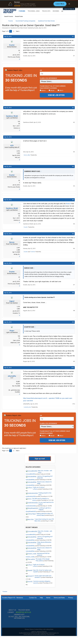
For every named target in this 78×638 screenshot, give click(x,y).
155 (19, 121)
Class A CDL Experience (48, 78)
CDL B (52, 90)
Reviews (56, 11)
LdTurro (35, 489)
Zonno (34, 500)
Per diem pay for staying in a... (41, 498)
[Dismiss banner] (69, 4)
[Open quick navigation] (73, 21)
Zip (41, 70)
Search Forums (8, 16)
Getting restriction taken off (44, 513)
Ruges (12, 331)
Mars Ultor (38, 521)
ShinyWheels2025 (31, 511)
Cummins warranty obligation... (42, 581)
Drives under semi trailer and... (43, 576)
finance (68, 204)
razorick (35, 583)
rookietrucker (27, 407)
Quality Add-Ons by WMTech (39, 633)
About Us (12, 610)
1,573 (18, 306)
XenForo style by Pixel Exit (39, 631)
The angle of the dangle (42, 559)
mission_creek (30, 557)
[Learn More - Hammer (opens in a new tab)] (39, 4)
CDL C (61, 90)
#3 (73, 137)
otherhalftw (12, 376)
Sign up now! (40, 459)
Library (11, 612)
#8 (73, 292)
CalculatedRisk (30, 479)
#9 (73, 322)
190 (19, 336)
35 (19, 50)
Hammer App (19, 614)
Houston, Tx (16, 313)
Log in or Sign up (69, 8)
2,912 (18, 151)
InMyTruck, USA (15, 342)
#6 (73, 233)
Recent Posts (19, 16)
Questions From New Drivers (19, 28)
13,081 (18, 381)
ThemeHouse (50, 634)
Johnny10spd (40, 515)
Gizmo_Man (27, 155)
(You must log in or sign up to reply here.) (14, 448)
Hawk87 (35, 572)
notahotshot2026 (31, 496)
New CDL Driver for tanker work (42, 570)
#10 (73, 367)
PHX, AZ (17, 157)
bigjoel (11, 301)
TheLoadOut (39, 560)
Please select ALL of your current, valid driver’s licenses (53, 87)
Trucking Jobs (34, 11)
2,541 (18, 247)
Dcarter (36, 28)
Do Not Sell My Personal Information (19, 617)
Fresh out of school (38, 487)
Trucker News (24, 610)
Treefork (32, 251)
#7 (73, 263)
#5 (73, 199)
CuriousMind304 (30, 474)
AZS (12, 145)
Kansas (11, 242)
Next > (18, 31)
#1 (73, 36)
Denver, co (17, 128)
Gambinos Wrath (12, 116)
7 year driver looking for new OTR (44, 519)
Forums (22, 11)
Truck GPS (46, 11)
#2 (73, 107)
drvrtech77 (38, 577)
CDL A (43, 90)
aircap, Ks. (17, 254)
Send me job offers (56, 95)
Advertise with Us (23, 612)
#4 (73, 166)
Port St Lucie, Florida (14, 57)
